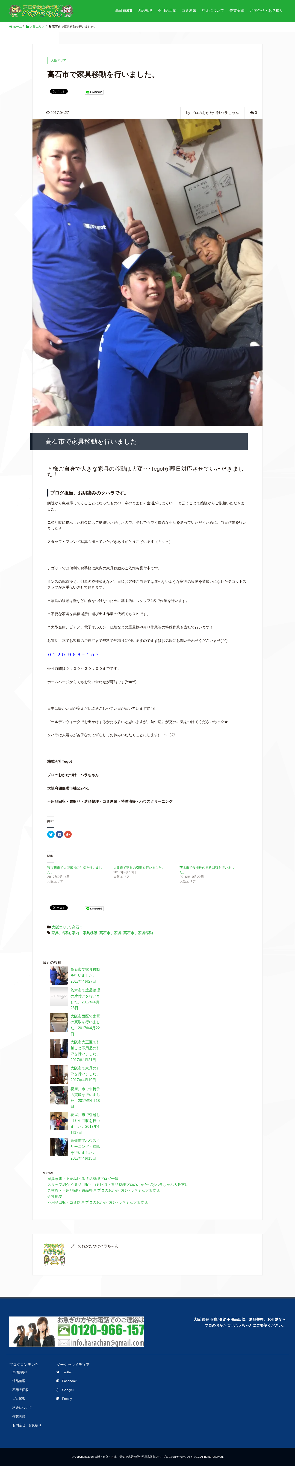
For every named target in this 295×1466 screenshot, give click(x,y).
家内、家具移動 (84, 933)
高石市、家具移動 (138, 933)
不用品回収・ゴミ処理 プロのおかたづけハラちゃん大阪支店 (97, 1202)
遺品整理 (144, 10)
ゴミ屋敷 (189, 10)
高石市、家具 (110, 933)
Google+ (68, 1390)
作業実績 (237, 10)
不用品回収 (167, 10)
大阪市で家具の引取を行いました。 (139, 867)
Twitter (67, 1372)
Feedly (67, 1398)
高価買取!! (123, 10)
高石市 (77, 927)
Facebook (69, 1381)
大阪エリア (61, 927)
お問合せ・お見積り (266, 10)
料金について (213, 10)
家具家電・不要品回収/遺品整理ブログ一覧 (82, 1179)
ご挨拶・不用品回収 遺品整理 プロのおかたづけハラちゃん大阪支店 (103, 1190)
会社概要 (54, 1196)
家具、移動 (60, 933)
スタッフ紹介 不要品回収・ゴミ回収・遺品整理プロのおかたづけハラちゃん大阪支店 (118, 1185)
